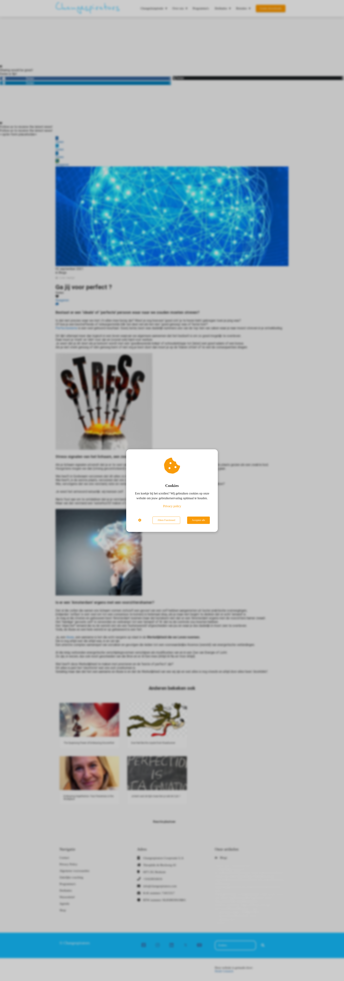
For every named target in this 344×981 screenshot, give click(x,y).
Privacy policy (172, 506)
